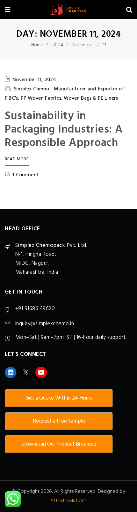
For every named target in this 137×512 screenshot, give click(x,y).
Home (37, 45)
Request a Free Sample (59, 421)
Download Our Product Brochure (59, 444)
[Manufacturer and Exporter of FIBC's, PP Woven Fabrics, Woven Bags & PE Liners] (68, 10)
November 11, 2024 (34, 80)
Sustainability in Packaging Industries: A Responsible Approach (64, 129)
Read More (17, 159)
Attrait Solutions (68, 501)
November (83, 45)
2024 (57, 45)
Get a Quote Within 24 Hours (58, 398)
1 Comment (25, 175)
